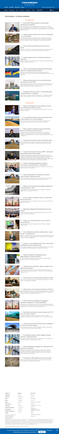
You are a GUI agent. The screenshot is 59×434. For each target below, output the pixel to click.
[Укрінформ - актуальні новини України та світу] (29, 2)
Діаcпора (20, 410)
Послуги (6, 7)
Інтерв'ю (7, 396)
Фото (6, 398)
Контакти (33, 396)
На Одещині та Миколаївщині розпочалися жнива (37, 358)
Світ (17, 10)
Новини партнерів (9, 407)
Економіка (11, 10)
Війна (5, 10)
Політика (20, 398)
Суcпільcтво (20, 407)
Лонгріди (7, 405)
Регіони (22, 10)
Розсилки (33, 416)
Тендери (32, 403)
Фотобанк (11, 7)
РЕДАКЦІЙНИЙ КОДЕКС (36, 414)
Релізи (6, 413)
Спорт (33, 10)
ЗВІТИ (32, 412)
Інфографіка (8, 404)
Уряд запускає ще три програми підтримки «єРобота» (38, 289)
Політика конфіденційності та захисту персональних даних (35, 410)
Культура (27, 10)
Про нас (32, 395)
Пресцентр (17, 7)
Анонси (22, 7)
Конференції (8, 409)
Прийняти (41, 432)
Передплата (33, 398)
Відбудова (20, 396)
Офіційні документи (10, 411)
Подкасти (7, 393)
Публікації (7, 395)
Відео (6, 400)
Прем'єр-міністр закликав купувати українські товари (38, 278)
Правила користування (35, 401)
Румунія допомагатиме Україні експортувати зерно (37, 140)
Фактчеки (20, 401)
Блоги (6, 402)
